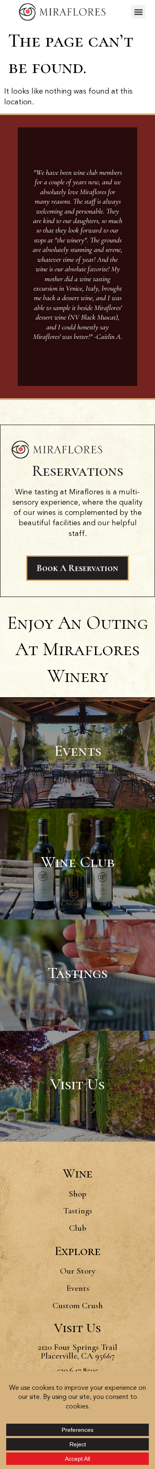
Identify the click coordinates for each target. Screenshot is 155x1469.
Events (77, 1288)
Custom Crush (77, 1305)
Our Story (77, 1271)
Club (77, 1228)
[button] (138, 12)
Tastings (77, 1211)
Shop (77, 1194)
